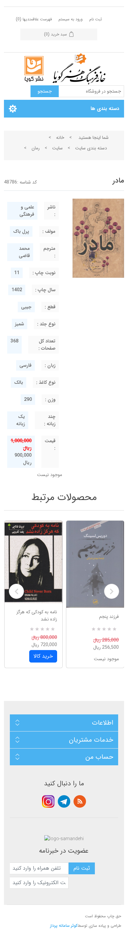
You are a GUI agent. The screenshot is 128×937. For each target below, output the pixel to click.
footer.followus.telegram (64, 801)
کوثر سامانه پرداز (64, 926)
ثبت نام (95, 19)
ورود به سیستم (70, 19)
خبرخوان (80, 801)
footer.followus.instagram (48, 801)
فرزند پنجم (109, 616)
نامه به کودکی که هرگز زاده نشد (36, 615)
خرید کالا (43, 656)
